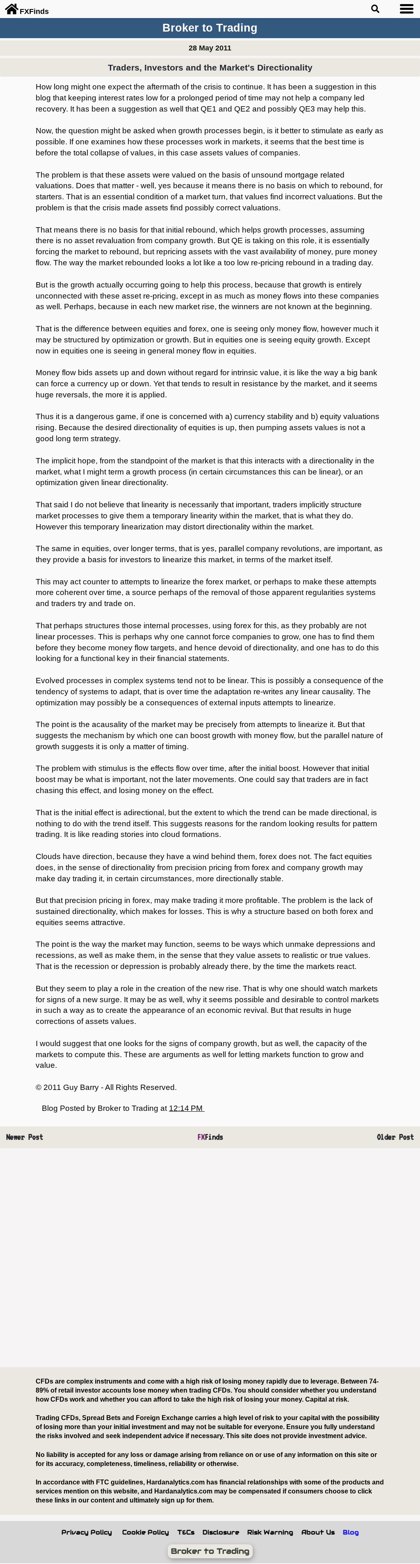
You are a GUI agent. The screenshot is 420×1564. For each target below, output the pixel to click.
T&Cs (185, 1532)
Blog (351, 1532)
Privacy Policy (87, 1532)
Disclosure (221, 1532)
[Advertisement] (210, 1258)
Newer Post (24, 1137)
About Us (318, 1532)
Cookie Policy (145, 1532)
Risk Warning (270, 1532)
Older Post (395, 1137)
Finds (210, 1137)
